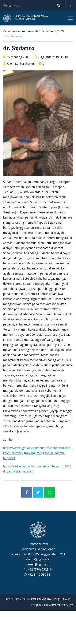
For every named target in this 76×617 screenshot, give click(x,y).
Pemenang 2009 (52, 31)
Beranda (9, 31)
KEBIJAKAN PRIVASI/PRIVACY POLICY (52, 605)
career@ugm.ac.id (38, 564)
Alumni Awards (28, 31)
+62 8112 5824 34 (39, 574)
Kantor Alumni (24, 64)
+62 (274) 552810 (40, 569)
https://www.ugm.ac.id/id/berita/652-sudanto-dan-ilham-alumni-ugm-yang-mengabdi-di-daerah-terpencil (37, 453)
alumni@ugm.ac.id (38, 559)
